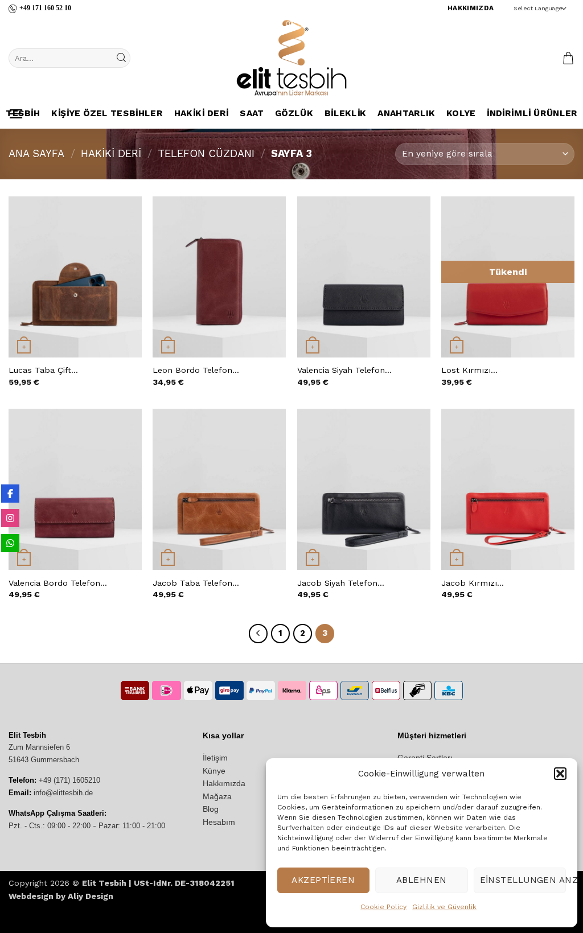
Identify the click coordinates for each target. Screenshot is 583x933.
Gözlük (294, 114)
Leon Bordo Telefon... (196, 370)
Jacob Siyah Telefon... (340, 582)
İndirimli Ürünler (532, 114)
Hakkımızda (224, 783)
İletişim (215, 757)
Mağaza (217, 796)
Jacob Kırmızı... (472, 582)
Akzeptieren (323, 880)
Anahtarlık (406, 114)
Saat (252, 114)
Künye (214, 770)
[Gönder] (121, 58)
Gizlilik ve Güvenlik (444, 907)
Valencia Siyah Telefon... (344, 370)
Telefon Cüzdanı (206, 153)
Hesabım (219, 822)
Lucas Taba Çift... (43, 370)
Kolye (460, 114)
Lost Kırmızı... (469, 370)
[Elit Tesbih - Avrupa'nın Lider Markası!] (291, 58)
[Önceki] (258, 633)
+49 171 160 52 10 (45, 8)
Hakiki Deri (201, 114)
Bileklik (345, 114)
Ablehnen (421, 880)
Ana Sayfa (36, 153)
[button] (560, 773)
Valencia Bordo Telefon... (58, 582)
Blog (211, 808)
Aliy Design (90, 896)
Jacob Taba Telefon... (196, 582)
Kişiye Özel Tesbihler (107, 114)
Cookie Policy (383, 907)
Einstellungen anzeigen (523, 880)
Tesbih (23, 114)
